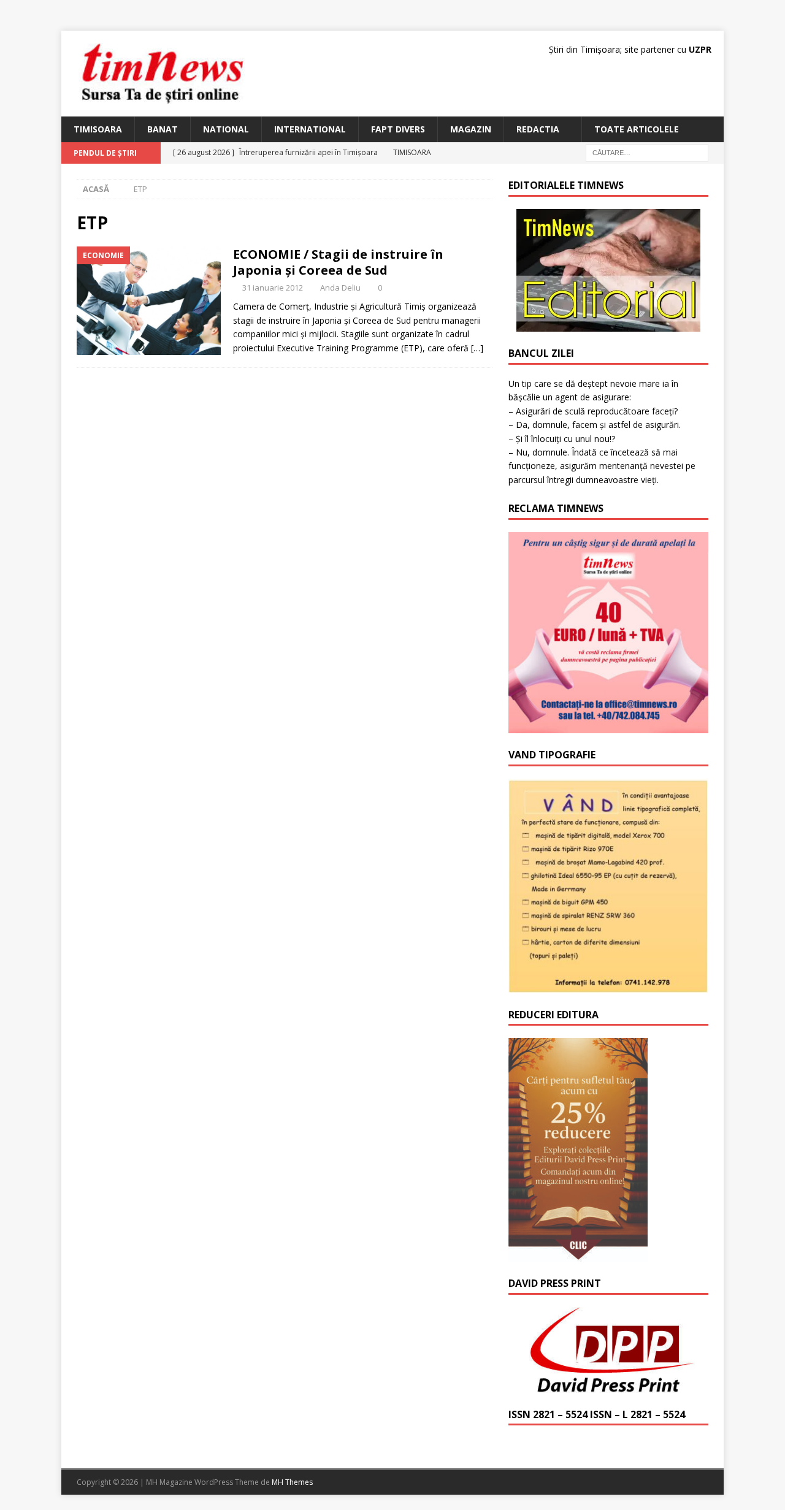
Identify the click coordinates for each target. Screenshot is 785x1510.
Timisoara (98, 129)
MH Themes (292, 1482)
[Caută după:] (647, 152)
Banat (162, 129)
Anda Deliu (340, 287)
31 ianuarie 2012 (272, 287)
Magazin (470, 129)
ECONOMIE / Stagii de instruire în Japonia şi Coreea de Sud (338, 262)
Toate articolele (636, 129)
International (310, 129)
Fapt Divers (398, 129)
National (226, 129)
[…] (477, 348)
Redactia (537, 129)
